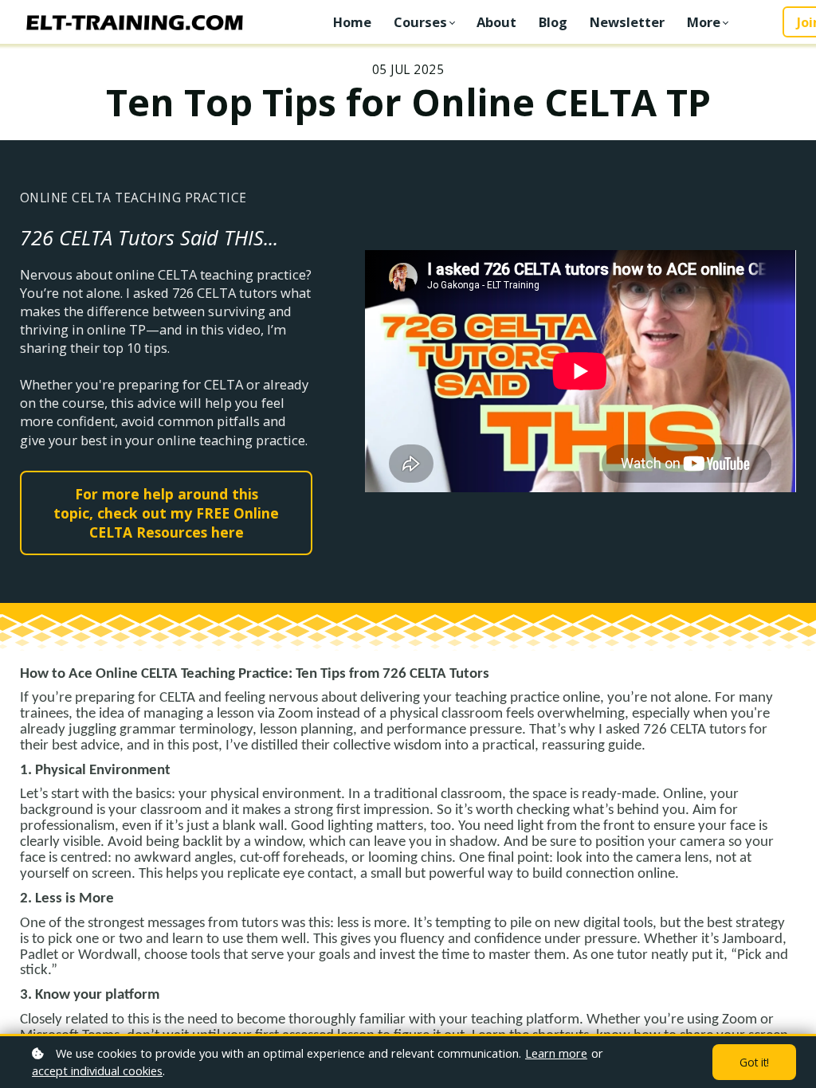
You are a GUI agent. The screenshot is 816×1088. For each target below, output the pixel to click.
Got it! (754, 1062)
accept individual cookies (97, 1070)
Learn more (556, 1053)
